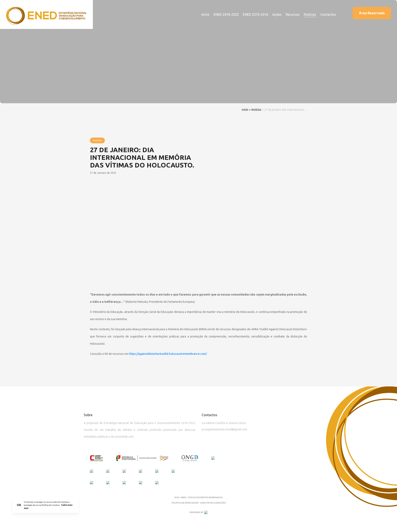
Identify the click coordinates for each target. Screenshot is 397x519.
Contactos (328, 14)
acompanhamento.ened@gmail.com (224, 429)
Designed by (196, 512)
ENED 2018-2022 (226, 14)
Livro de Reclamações (213, 503)
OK (19, 505)
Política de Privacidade (185, 503)
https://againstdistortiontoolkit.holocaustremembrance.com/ (168, 353)
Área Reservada (372, 13)
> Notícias (255, 109)
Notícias (310, 14)
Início (205, 14)
